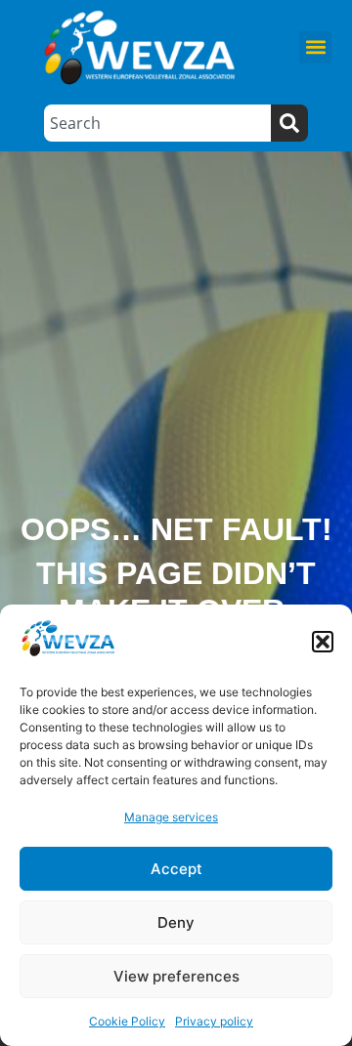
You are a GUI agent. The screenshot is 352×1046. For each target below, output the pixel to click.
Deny (176, 922)
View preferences (176, 976)
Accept (176, 868)
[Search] (289, 123)
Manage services (171, 817)
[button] (322, 641)
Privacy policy (214, 1021)
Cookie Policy (127, 1021)
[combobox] (157, 123)
